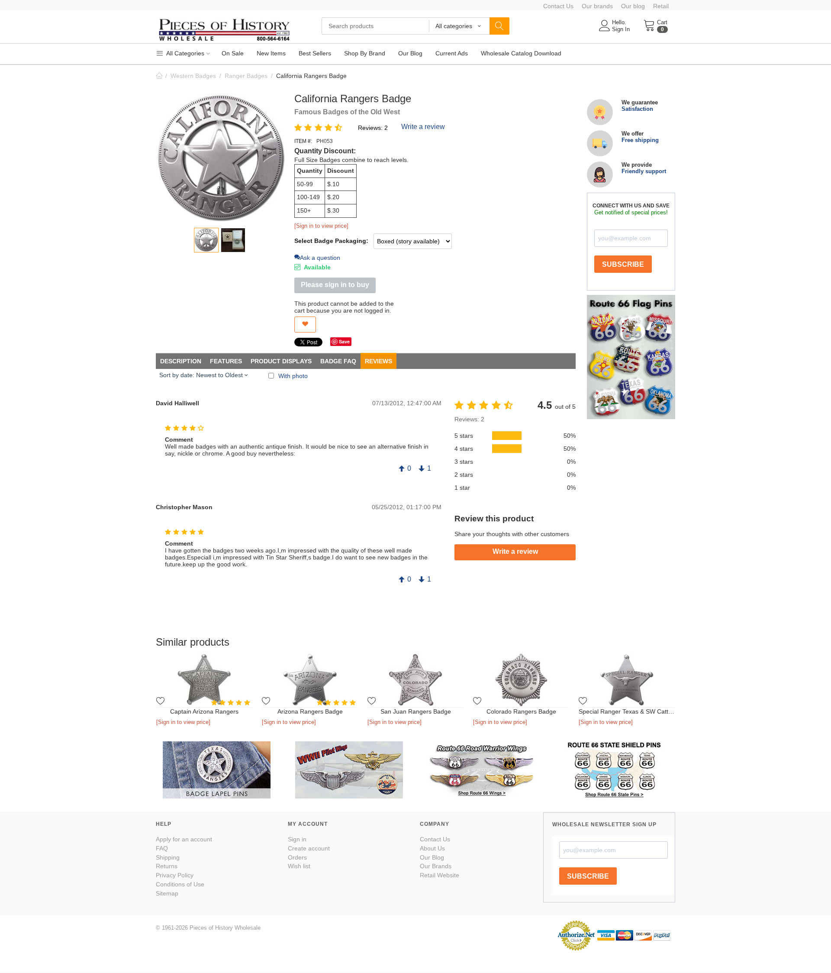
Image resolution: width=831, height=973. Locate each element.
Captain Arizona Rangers (204, 711)
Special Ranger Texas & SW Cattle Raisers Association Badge (627, 711)
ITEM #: (303, 141)
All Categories (184, 53)
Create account (309, 848)
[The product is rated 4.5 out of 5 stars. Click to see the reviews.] (319, 127)
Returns (166, 866)
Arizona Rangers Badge (310, 711)
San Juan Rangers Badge (415, 711)
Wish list (299, 866)
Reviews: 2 (373, 127)
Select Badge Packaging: (331, 240)
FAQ (162, 848)
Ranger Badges (246, 75)
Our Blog (432, 857)
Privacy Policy (174, 875)
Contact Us (558, 6)
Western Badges (193, 75)
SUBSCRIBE (623, 264)
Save (344, 341)
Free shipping (640, 140)
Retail (661, 6)
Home (159, 75)
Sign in (297, 839)
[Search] (499, 26)
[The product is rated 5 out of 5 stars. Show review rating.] (231, 702)
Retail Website (439, 875)
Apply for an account (184, 839)
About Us (432, 848)
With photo (293, 375)
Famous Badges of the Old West (347, 112)
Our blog (633, 6)
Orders (297, 857)
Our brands (597, 6)
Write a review (423, 126)
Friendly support (644, 171)
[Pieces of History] (224, 29)
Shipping (168, 857)
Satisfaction (637, 109)
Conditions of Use (180, 884)
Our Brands (435, 866)
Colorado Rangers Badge (521, 711)
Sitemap (167, 893)
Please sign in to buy (335, 284)
